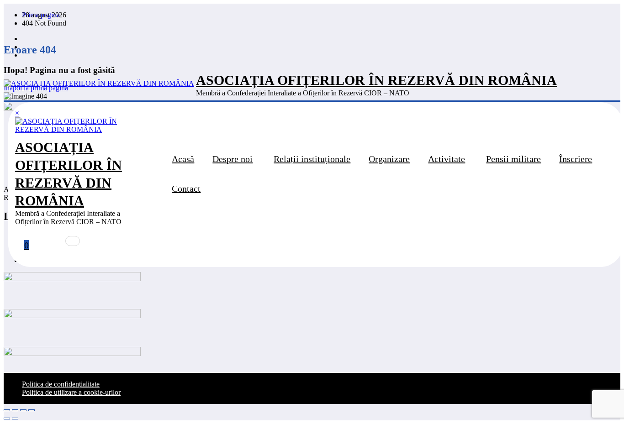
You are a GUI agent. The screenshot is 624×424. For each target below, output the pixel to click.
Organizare (389, 159)
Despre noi (232, 159)
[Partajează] (23, 410)
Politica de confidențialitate (61, 384)
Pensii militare (513, 159)
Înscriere (575, 159)
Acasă (183, 159)
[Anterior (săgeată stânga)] (7, 418)
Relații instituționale (312, 159)
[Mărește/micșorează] (7, 410)
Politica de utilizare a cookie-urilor (71, 392)
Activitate (446, 159)
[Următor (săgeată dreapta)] (15, 418)
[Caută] (72, 241)
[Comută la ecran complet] (15, 410)
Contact (186, 188)
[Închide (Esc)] (31, 410)
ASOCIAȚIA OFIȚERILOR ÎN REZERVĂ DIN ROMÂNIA (376, 80)
